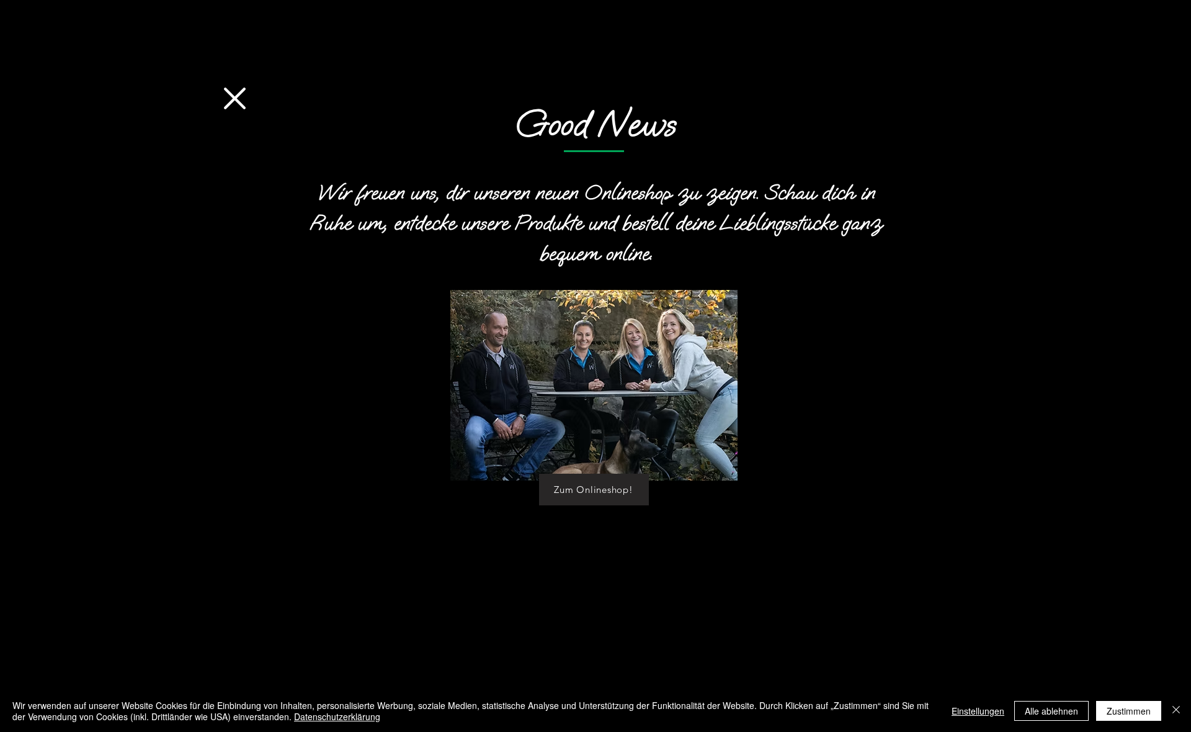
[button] (235, 98)
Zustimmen (1129, 711)
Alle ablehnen (1051, 711)
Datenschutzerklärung (337, 716)
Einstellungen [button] (978, 711)
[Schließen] (1176, 711)
